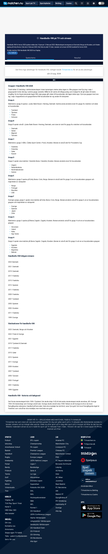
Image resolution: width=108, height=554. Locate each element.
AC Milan (59, 477)
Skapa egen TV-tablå (13, 533)
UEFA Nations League (39, 460)
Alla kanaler (9, 513)
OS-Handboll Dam (37, 528)
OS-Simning (35, 534)
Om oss (8, 522)
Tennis (7, 474)
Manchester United (63, 454)
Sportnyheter (45, 3)
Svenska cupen (36, 481)
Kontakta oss (10, 526)
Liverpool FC (61, 447)
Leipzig (58, 467)
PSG (57, 457)
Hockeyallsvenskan (38, 497)
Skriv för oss (10, 539)
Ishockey (8, 444)
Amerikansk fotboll (12, 447)
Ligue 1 (33, 464)
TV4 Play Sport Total (13, 503)
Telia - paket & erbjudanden (16, 536)
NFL (31, 504)
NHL (32, 494)
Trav (6, 491)
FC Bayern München (64, 460)
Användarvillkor (87, 486)
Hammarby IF (61, 504)
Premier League (36, 450)
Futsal (7, 464)
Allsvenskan (35, 477)
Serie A (33, 471)
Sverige (59, 508)
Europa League (36, 457)
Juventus (59, 481)
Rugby (7, 457)
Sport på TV (30, 3)
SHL (32, 491)
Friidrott (8, 471)
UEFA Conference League (40, 514)
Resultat (77, 58)
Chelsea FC (60, 450)
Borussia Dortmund (63, 464)
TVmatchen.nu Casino (89, 494)
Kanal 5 (8, 507)
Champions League (38, 454)
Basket (7, 450)
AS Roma (59, 471)
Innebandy (9, 460)
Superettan (34, 484)
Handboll (8, 454)
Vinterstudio (10, 487)
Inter (57, 474)
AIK (57, 491)
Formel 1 (33, 508)
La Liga (33, 474)
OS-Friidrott (35, 531)
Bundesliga (34, 467)
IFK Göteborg (61, 501)
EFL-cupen (34, 440)
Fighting (8, 481)
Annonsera (9, 529)
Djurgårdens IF (61, 497)
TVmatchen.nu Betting (89, 490)
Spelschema (30, 58)
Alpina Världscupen (38, 518)
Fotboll (7, 440)
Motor (7, 484)
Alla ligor (33, 541)
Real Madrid (60, 484)
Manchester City (62, 444)
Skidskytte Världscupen (39, 524)
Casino (69, 3)
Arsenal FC (60, 440)
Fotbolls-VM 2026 (37, 487)
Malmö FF (59, 494)
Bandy (7, 467)
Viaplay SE (9, 500)
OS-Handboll (35, 511)
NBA (32, 501)
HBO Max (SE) (10, 510)
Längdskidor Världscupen (40, 521)
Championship (36, 444)
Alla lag (58, 511)
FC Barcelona (61, 487)
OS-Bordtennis (36, 538)
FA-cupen (34, 447)
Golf (6, 477)
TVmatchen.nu (67, 70)
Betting (58, 3)
